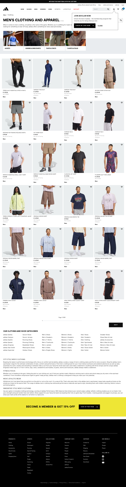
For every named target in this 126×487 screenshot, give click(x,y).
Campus (48, 453)
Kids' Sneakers (85, 337)
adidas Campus (8, 337)
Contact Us (86, 442)
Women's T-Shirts (67, 340)
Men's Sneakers (47, 337)
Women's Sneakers (67, 337)
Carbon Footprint (69, 459)
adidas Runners (69, 467)
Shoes (10, 442)
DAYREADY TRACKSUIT (39, 89)
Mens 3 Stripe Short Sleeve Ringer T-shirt (107, 300)
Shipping (85, 448)
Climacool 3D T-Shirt (70, 174)
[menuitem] (22, 9)
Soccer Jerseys (27, 337)
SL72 (47, 451)
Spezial (48, 448)
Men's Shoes (46, 335)
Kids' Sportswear (86, 342)
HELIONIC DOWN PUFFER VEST (103, 90)
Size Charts (86, 456)
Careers (67, 445)
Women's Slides (66, 347)
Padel (28, 467)
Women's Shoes (66, 335)
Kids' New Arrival (86, 345)
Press (66, 456)
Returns (85, 451)
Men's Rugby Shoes (48, 350)
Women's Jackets (67, 345)
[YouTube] (103, 462)
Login (123, 5)
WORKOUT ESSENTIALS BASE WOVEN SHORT (45, 174)
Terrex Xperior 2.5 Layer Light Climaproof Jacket (17, 216)
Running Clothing (28, 342)
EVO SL (48, 462)
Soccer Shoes (27, 335)
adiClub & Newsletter (89, 453)
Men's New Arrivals (106, 342)
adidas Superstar (8, 350)
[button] (22, 9)
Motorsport (30, 445)
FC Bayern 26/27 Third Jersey (103, 175)
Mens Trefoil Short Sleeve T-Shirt (74, 300)
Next (116, 324)
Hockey (29, 473)
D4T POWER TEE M (38, 132)
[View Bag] (122, 9)
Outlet (10, 453)
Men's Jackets (46, 345)
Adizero (48, 459)
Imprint (84, 482)
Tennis (29, 464)
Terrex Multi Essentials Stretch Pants (14, 90)
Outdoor (29, 453)
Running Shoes (27, 340)
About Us (67, 442)
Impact (66, 448)
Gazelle (48, 456)
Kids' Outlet (84, 350)
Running (29, 448)
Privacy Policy (63, 482)
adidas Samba (7, 335)
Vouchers (85, 459)
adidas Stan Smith (9, 347)
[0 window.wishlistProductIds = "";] (118, 9)
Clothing (10, 15)
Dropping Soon (12, 456)
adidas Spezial (7, 342)
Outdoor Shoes (27, 350)
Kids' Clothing (85, 340)
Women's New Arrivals (107, 345)
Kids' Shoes (84, 335)
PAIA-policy (68, 462)
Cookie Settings (53, 482)
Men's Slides (46, 347)
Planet (66, 453)
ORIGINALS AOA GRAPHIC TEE (71, 217)
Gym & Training (31, 451)
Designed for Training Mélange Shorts (14, 132)
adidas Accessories (106, 340)
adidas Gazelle (8, 340)
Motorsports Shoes (29, 347)
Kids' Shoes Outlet (87, 347)
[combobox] (101, 9)
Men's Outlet (104, 347)
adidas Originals (8, 345)
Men (4, 15)
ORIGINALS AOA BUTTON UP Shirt (103, 216)
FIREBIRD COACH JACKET (9, 300)
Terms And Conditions (74, 482)
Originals (48, 442)
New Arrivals (12, 451)
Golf (28, 456)
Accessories (12, 448)
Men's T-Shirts (47, 340)
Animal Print (49, 464)
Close (100, 25)
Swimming (30, 462)
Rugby (29, 459)
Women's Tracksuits (68, 342)
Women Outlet (104, 350)
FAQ (84, 445)
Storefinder (86, 462)
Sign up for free (87, 406)
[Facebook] (103, 456)
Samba (48, 445)
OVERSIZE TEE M (68, 132)
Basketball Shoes (28, 345)
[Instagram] (103, 459)
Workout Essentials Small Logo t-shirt (14, 175)
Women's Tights (66, 350)
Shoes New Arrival (106, 337)
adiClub (67, 464)
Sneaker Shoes (105, 335)
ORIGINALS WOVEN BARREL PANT (11, 258)
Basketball (30, 470)
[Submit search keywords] (108, 9)
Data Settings (44, 482)
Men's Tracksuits (47, 342)
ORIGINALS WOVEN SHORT (40, 216)
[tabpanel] (63, 194)
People (66, 451)
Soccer (29, 442)
